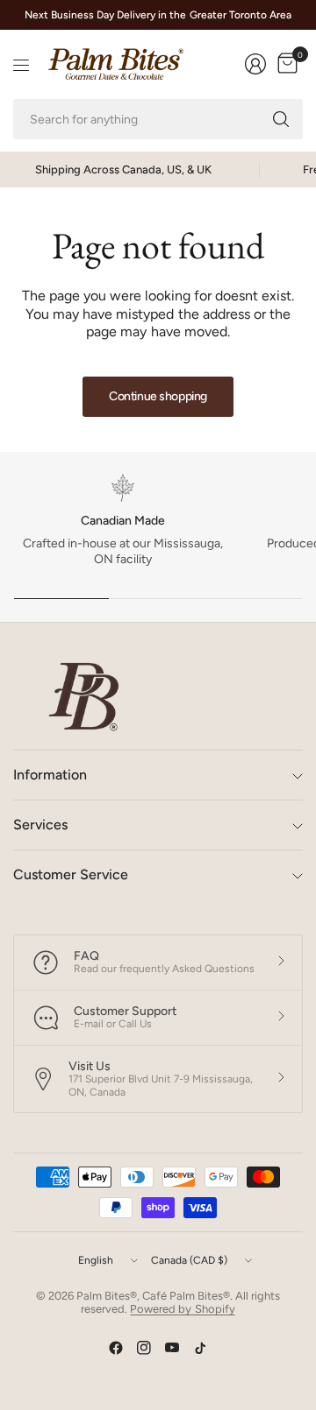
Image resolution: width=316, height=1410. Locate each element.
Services (40, 824)
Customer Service (70, 874)
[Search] (281, 119)
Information (50, 774)
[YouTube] (172, 1348)
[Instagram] (144, 1348)
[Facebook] (116, 1348)
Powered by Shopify (182, 1308)
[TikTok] (200, 1348)
